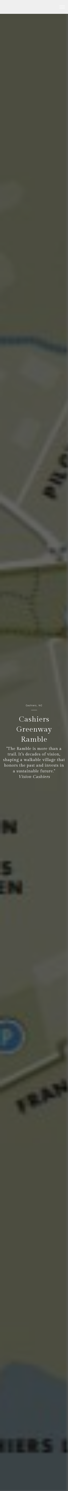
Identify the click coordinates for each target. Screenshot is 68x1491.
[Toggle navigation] (62, 7)
